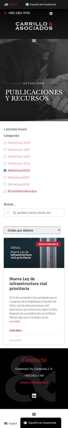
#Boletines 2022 (19, 156)
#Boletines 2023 (19, 163)
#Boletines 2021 (19, 150)
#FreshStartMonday (22, 191)
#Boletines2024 (19, 170)
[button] (34, 41)
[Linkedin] (34, 395)
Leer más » (16, 330)
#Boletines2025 (18, 177)
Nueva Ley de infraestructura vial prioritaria (28, 283)
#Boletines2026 (19, 184)
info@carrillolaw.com (34, 382)
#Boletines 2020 (19, 143)
